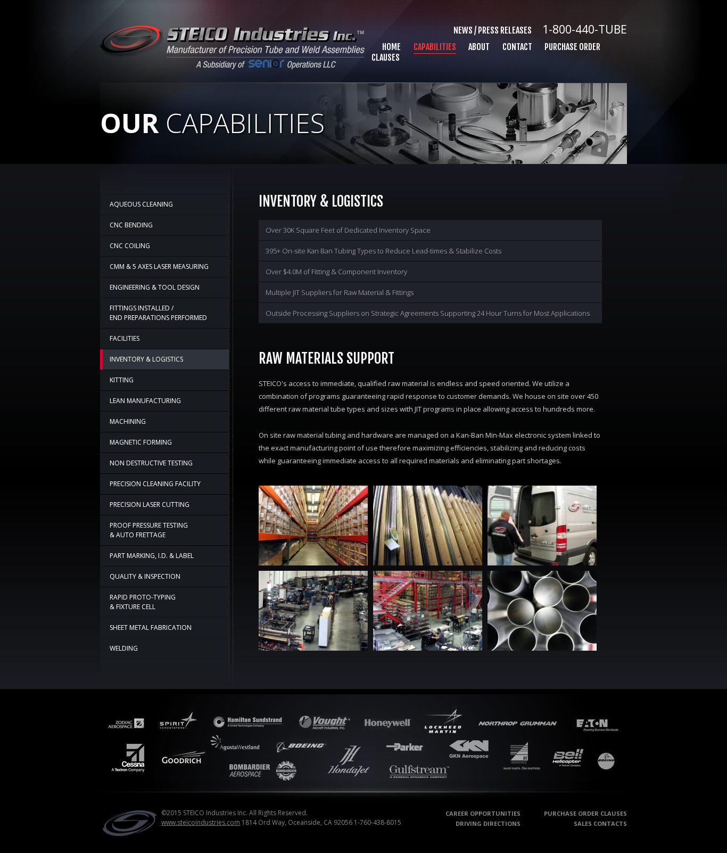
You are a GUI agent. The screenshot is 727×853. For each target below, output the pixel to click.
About (479, 47)
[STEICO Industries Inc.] (232, 66)
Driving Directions (488, 823)
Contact (517, 47)
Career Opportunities (483, 813)
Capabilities (435, 47)
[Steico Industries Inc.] (128, 834)
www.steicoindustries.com (200, 822)
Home (391, 47)
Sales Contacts (600, 823)
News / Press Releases (492, 30)
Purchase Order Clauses (585, 813)
